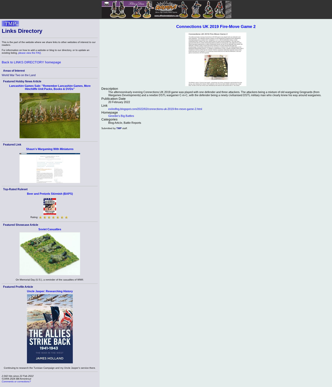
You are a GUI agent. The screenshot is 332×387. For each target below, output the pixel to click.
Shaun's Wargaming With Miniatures (49, 149)
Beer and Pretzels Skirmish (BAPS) (50, 193)
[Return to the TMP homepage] (10, 24)
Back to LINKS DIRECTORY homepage (31, 62)
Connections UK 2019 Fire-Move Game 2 (216, 26)
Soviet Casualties (49, 229)
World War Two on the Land (19, 75)
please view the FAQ (29, 52)
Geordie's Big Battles (121, 115)
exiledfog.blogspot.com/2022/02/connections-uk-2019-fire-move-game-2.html (155, 109)
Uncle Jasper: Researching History (50, 291)
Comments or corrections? (16, 381)
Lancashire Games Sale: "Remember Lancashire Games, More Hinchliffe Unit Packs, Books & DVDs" (50, 87)
